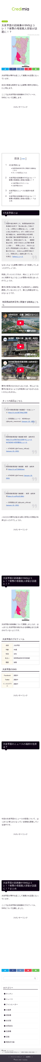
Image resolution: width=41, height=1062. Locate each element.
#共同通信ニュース (20, 442)
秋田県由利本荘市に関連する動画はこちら (24, 169)
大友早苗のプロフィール (21, 183)
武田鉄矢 (9, 1026)
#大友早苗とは (14, 165)
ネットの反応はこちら (20, 172)
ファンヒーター (12, 1004)
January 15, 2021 (28, 421)
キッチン (9, 994)
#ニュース (28, 439)
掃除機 (8, 1015)
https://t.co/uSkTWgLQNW (17, 412)
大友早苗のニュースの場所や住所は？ (21, 192)
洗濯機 (8, 1031)
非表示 (23, 159)
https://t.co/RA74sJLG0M (15, 439)
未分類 (8, 1020)
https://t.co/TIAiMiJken (16, 469)
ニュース (5, 21)
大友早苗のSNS (18, 185)
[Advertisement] (20, 129)
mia (20, 8)
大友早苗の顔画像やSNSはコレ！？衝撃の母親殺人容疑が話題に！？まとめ (22, 198)
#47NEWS (9, 442)
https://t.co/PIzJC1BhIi (16, 496)
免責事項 (28, 1056)
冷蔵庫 (8, 1010)
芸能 (7, 1037)
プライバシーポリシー (16, 1056)
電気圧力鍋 (10, 1042)
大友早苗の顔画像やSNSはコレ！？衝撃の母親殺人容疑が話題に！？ (22, 179)
